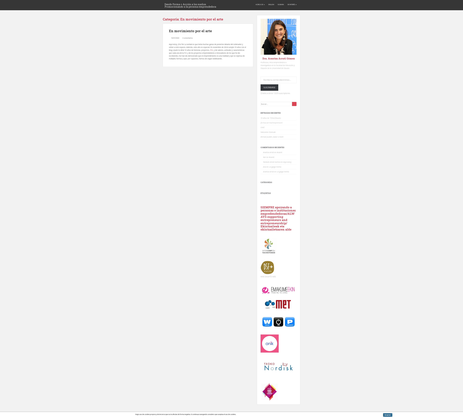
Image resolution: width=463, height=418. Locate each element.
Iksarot (279, 152)
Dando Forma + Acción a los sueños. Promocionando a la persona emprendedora (190, 5)
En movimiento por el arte (190, 31)
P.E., (211, 50)
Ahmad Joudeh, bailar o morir (272, 137)
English (271, 4)
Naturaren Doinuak (268, 132)
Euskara (281, 4)
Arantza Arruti (268, 152)
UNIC (263, 127)
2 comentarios (187, 38)
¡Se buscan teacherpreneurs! (272, 123)
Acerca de (260, 4)
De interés (291, 4)
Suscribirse (269, 87)
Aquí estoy (287, 162)
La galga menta (275, 167)
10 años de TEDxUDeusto (271, 118)
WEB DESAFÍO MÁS (268, 276)
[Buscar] (294, 104)
